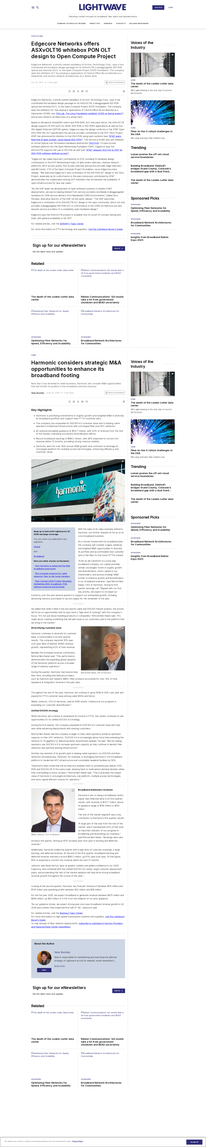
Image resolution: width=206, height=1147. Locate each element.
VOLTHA (94, 143)
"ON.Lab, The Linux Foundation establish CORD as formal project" (89, 113)
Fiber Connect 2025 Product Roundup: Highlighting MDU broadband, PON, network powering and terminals (53, 584)
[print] (124, 91)
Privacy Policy (77, 1141)
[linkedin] (74, 91)
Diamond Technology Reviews (71, 23)
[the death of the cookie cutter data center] (153, 65)
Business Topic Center (71, 913)
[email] (86, 91)
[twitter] (78, 91)
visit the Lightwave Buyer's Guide (105, 229)
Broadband (39, 556)
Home (133, 80)
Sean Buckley (37, 393)
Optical (37, 546)
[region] (103, 1142)
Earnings (108, 23)
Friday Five (95, 23)
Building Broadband (139, 23)
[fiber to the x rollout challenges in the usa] (153, 112)
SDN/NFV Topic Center (72, 223)
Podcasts (121, 23)
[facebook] (69, 91)
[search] (37, 7)
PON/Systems (37, 36)
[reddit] (82, 91)
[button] (33, 7)
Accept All (194, 1142)
